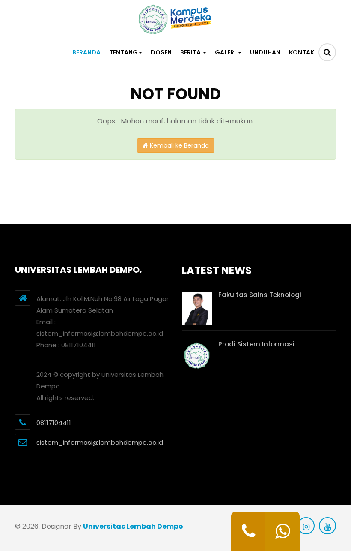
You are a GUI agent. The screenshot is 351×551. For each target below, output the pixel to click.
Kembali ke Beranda (178, 145)
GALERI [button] (226, 52)
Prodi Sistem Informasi (256, 344)
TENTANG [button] (123, 52)
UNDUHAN (265, 52)
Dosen (161, 52)
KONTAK (301, 52)
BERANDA (86, 52)
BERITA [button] (191, 52)
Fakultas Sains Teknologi (259, 294)
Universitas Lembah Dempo (133, 526)
